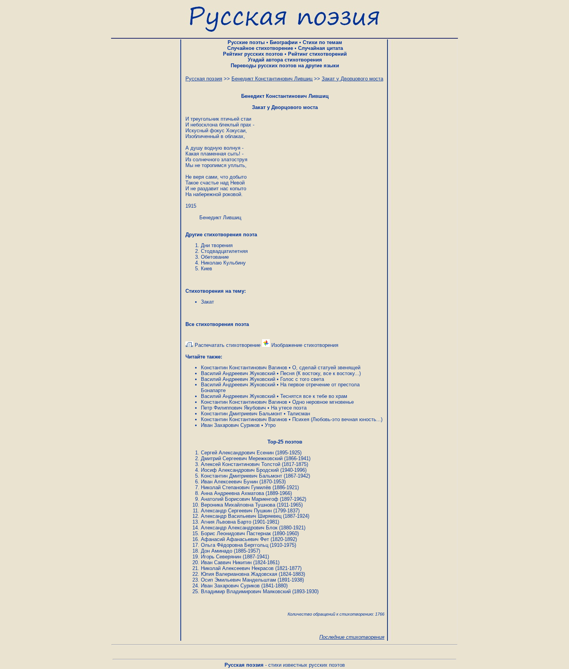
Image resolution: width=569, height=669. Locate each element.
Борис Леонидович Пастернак (236, 533)
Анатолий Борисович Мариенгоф (239, 499)
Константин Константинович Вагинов (244, 367)
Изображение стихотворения (304, 345)
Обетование (215, 257)
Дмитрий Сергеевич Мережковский (242, 458)
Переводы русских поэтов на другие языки (285, 65)
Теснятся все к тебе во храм (313, 396)
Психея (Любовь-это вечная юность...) (337, 419)
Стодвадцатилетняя (224, 251)
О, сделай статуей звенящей (326, 367)
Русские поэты (246, 42)
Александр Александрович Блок (239, 528)
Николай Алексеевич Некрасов (237, 568)
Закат (207, 302)
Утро (270, 425)
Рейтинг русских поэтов (253, 54)
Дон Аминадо (216, 551)
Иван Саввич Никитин (226, 562)
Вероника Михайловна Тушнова (238, 505)
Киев (206, 268)
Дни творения (217, 245)
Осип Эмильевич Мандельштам (238, 580)
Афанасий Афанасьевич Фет (235, 539)
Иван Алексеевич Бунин (229, 482)
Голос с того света (302, 379)
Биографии (284, 42)
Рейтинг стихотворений (317, 54)
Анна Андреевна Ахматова (232, 493)
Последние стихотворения (351, 637)
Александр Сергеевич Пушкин (236, 511)
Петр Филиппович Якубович (233, 408)
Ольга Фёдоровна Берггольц (234, 545)
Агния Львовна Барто (226, 522)
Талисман (298, 413)
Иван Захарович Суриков (230, 425)
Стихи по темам (322, 42)
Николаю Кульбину (223, 263)
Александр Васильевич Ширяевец (241, 516)
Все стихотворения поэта (217, 324)
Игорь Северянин (221, 557)
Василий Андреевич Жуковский (238, 373)
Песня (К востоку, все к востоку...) (320, 373)
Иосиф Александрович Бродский (240, 470)
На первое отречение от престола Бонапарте (280, 387)
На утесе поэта (289, 408)
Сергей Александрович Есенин (237, 453)
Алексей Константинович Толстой (240, 464)
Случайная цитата (320, 48)
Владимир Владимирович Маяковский (246, 591)
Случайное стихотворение (260, 48)
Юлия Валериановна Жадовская (239, 574)
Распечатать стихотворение (227, 345)
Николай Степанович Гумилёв (236, 487)
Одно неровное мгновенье (323, 402)
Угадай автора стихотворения (285, 60)
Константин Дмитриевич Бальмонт (241, 413)
